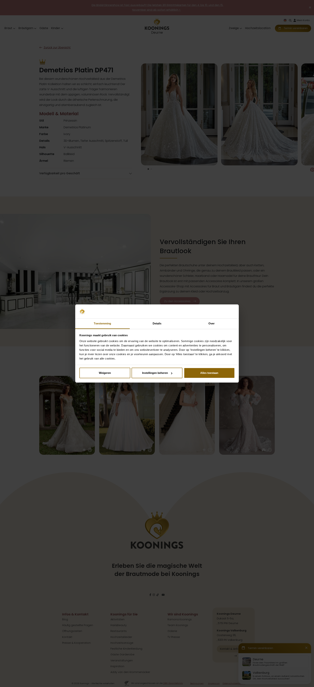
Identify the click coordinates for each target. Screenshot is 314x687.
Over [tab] (211, 323)
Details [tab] (157, 323)
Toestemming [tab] (102, 323)
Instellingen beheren (155, 372)
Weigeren (105, 372)
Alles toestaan (209, 372)
